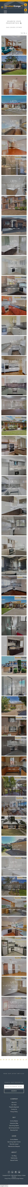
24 (17, 1059)
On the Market (14, 1121)
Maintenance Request (14, 1146)
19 (3, 1059)
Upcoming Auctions (14, 1128)
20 (6, 1059)
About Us (14, 1102)
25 (20, 1059)
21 (9, 1059)
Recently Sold (14, 1130)
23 (15, 1059)
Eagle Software (20, 1178)
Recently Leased (14, 1144)
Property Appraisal (14, 1107)
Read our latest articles (14, 1073)
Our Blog (14, 1156)
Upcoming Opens (14, 1125)
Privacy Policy (14, 1111)
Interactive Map (14, 1123)
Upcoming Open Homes (14, 1142)
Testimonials (14, 1158)
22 (12, 1059)
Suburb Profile (14, 1160)
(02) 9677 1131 (25, 4)
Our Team (14, 1104)
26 (23, 1059)
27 (26, 1059)
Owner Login (25, 10)
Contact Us (14, 1109)
